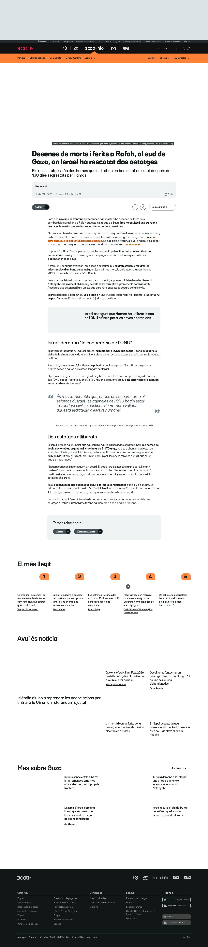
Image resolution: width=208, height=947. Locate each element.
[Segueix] (46, 207)
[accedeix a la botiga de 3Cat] (177, 48)
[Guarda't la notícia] (135, 207)
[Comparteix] (143, 207)
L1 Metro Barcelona (172, 41)
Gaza (38, 207)
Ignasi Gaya (94, 610)
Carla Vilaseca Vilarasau (136, 610)
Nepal (101, 41)
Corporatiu (163, 48)
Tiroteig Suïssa (67, 41)
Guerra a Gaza (86, 531)
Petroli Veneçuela (113, 41)
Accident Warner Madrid (86, 41)
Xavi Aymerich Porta (116, 685)
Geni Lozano (70, 824)
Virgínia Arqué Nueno (27, 610)
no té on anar (133, 244)
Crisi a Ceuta (54, 41)
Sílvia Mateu (59, 610)
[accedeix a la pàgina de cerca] (183, 48)
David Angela (156, 688)
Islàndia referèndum (153, 41)
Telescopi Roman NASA (132, 41)
